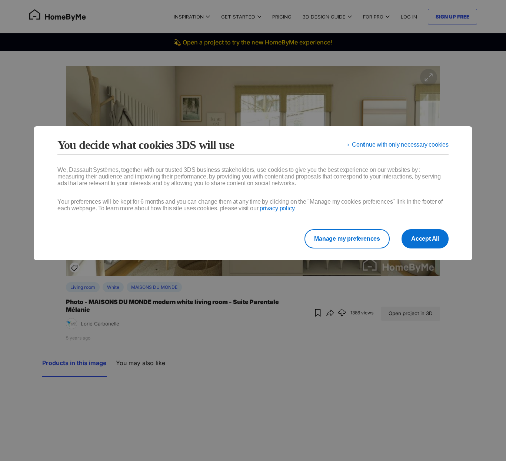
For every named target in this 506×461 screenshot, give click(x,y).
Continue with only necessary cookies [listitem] (400, 144)
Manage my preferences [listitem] (347, 238)
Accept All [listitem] (425, 238)
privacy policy (277, 208)
